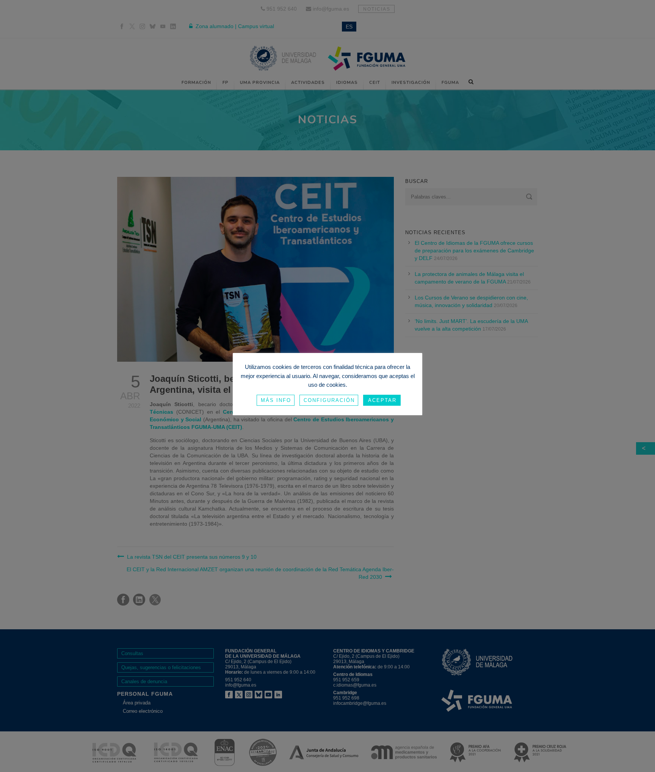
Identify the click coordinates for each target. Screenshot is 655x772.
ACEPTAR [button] (382, 400)
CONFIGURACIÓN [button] (329, 400)
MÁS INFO (276, 400)
